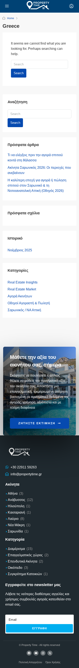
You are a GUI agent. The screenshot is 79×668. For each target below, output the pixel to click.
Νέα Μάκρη (16, 525)
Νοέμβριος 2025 (20, 250)
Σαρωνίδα (15, 531)
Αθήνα (12, 493)
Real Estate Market (22, 289)
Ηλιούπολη (16, 506)
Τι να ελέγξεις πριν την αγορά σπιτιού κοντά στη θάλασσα (35, 157)
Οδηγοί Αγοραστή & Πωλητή (29, 303)
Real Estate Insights (22, 282)
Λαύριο (13, 518)
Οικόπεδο (15, 567)
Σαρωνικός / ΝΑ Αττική (24, 310)
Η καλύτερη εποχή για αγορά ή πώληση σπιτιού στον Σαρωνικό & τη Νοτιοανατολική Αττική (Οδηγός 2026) (37, 185)
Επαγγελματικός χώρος (25, 555)
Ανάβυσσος (16, 500)
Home (10, 18)
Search (19, 73)
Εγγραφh (39, 628)
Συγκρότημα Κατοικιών (25, 574)
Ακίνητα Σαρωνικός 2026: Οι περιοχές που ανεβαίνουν (39, 170)
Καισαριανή (16, 512)
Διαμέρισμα (16, 549)
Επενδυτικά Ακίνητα (22, 561)
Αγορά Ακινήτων (20, 296)
